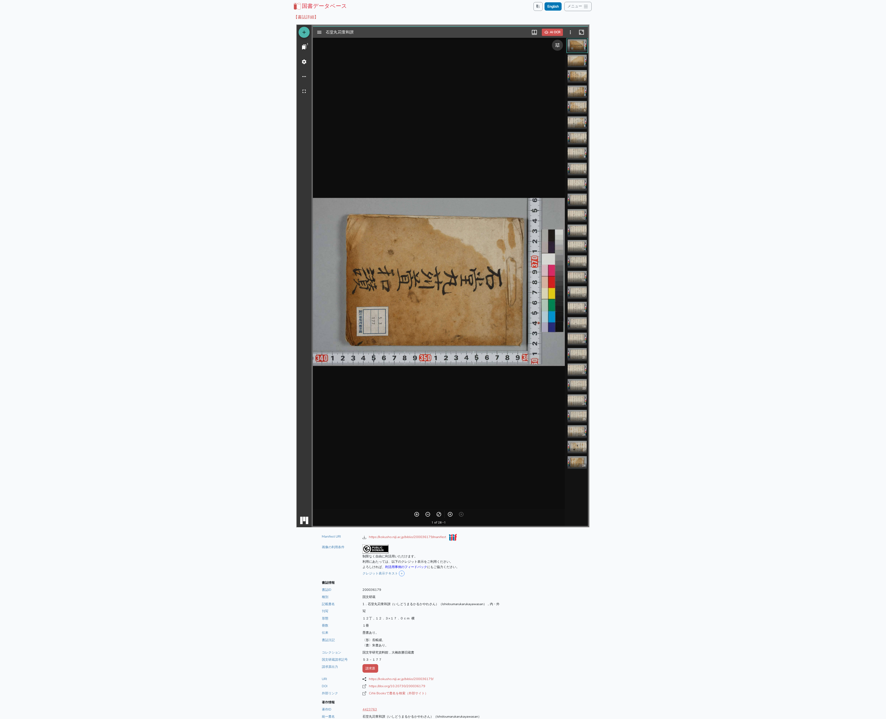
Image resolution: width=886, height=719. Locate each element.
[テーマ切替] (538, 6)
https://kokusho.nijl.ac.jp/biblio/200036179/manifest (408, 537)
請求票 (370, 668)
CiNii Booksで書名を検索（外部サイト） (398, 693)
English (553, 6)
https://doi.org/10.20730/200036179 (397, 686)
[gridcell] (320, 6)
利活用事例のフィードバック (406, 567)
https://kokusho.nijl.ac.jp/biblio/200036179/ (401, 679)
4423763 (369, 709)
